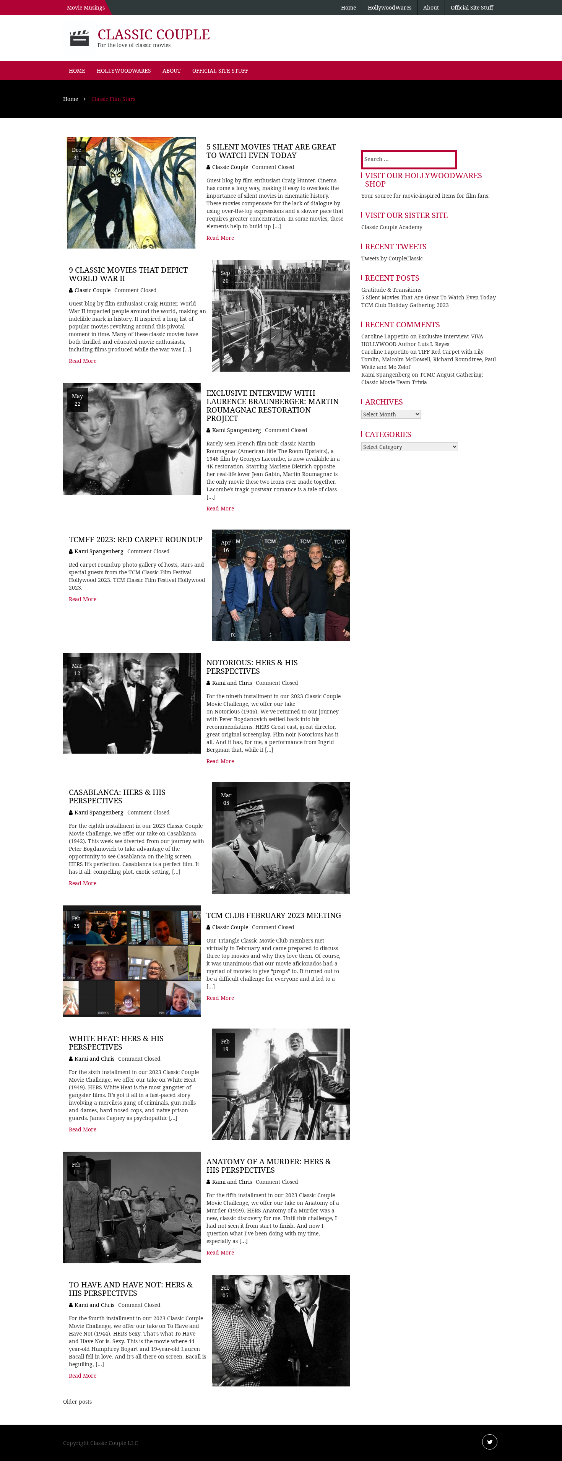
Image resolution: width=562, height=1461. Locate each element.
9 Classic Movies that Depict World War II (128, 274)
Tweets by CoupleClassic (392, 258)
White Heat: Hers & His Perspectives (116, 1042)
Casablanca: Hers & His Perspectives (117, 796)
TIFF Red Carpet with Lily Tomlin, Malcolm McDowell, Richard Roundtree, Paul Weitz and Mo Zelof (428, 359)
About (431, 7)
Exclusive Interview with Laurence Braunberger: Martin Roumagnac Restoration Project (272, 405)
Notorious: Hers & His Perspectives (252, 666)
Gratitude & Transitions (391, 289)
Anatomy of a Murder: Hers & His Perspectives (268, 1165)
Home (348, 7)
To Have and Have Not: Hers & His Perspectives (131, 1288)
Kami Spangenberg (236, 430)
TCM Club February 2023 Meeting (273, 915)
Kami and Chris (232, 682)
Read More (220, 237)
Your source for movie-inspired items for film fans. (425, 195)
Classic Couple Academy (391, 227)
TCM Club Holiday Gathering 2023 (405, 305)
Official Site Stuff (472, 7)
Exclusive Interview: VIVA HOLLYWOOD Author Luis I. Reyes (422, 340)
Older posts (77, 1401)
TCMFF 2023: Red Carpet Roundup (136, 539)
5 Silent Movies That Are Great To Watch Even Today (271, 150)
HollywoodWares (389, 7)
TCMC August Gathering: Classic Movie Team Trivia (422, 378)
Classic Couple (153, 34)
